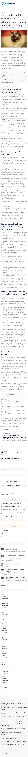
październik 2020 (5, 671)
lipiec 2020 (4, 678)
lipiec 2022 (4, 623)
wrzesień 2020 (5, 673)
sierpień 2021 (5, 648)
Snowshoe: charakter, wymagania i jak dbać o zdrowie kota (14, 479)
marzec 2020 (4, 687)
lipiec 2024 (4, 607)
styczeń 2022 (5, 637)
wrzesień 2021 (5, 646)
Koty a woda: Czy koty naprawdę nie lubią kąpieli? (14, 440)
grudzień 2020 (5, 666)
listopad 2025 (5, 600)
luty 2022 (4, 635)
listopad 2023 (5, 614)
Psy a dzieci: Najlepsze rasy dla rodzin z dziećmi (11, 516)
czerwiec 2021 (5, 653)
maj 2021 (4, 655)
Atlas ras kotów (4, 530)
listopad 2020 (5, 669)
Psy (1, 539)
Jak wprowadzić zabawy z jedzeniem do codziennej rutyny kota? (13, 79)
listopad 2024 (5, 603)
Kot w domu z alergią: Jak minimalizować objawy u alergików (14, 741)
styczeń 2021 (5, 664)
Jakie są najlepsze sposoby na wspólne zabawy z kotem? (14, 80)
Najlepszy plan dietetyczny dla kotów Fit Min (10, 506)
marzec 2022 (4, 632)
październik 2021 (5, 644)
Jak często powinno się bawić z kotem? (10, 82)
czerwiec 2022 (5, 626)
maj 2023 (4, 619)
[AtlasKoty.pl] (8, 3)
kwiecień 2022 (5, 630)
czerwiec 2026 (5, 598)
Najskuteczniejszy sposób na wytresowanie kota (11, 503)
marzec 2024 (4, 610)
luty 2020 (4, 689)
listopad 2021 (5, 641)
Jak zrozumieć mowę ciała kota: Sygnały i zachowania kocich (14, 509)
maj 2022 (4, 628)
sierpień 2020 (5, 676)
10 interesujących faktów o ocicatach (12, 563)
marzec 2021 (4, 660)
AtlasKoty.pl (13, 753)
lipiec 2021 (4, 651)
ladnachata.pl (4, 585)
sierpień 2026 (5, 594)
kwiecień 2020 (5, 685)
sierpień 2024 (5, 605)
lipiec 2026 (4, 596)
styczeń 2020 (5, 691)
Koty (2, 12)
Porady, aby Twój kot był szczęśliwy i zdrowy (10, 721)
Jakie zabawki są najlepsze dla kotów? (10, 76)
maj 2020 (4, 682)
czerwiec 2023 (5, 616)
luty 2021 (4, 662)
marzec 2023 (4, 621)
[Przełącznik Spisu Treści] (24, 72)
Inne (2, 533)
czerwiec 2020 (5, 680)
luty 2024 (4, 612)
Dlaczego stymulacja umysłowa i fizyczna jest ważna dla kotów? (13, 74)
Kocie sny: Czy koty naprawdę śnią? (11, 435)
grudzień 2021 (5, 639)
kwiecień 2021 (5, 657)
